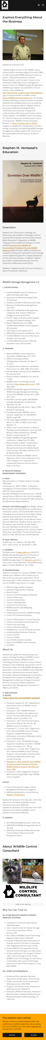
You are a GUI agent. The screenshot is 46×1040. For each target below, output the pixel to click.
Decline (12, 1035)
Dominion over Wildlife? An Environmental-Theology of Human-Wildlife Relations (20, 248)
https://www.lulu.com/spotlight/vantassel (21, 698)
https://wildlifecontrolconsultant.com (18, 98)
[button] (39, 5)
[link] (5, 5)
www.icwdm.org (24, 552)
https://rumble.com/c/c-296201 (24, 123)
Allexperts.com (30, 560)
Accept (34, 1035)
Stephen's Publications (16, 795)
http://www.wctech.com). (25, 384)
